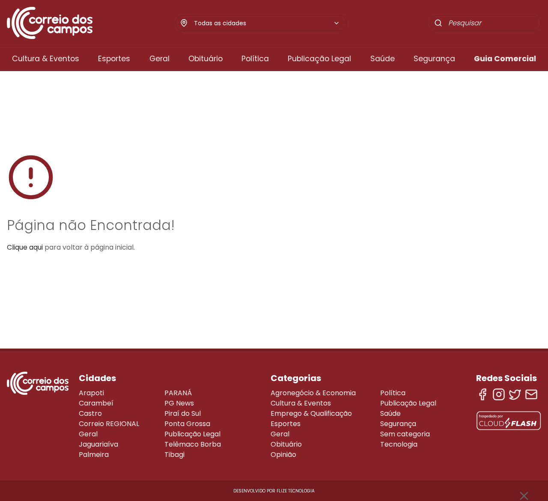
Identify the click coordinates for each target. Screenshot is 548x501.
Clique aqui (25, 247)
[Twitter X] (515, 394)
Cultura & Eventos (45, 59)
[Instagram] (498, 394)
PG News (179, 403)
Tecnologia (398, 444)
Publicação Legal (319, 59)
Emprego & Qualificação (311, 413)
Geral (159, 59)
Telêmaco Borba (192, 444)
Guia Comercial (505, 59)
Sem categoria (405, 434)
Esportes (114, 59)
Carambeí (96, 403)
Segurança (434, 59)
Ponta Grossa (187, 424)
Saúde (382, 59)
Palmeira (94, 454)
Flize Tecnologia (296, 491)
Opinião (283, 454)
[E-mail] (531, 394)
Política (255, 59)
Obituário (205, 59)
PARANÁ (178, 393)
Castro (90, 413)
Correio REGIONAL (109, 424)
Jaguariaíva (98, 444)
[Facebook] (482, 394)
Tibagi (174, 454)
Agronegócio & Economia (313, 393)
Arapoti (91, 393)
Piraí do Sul (182, 413)
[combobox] (267, 23)
